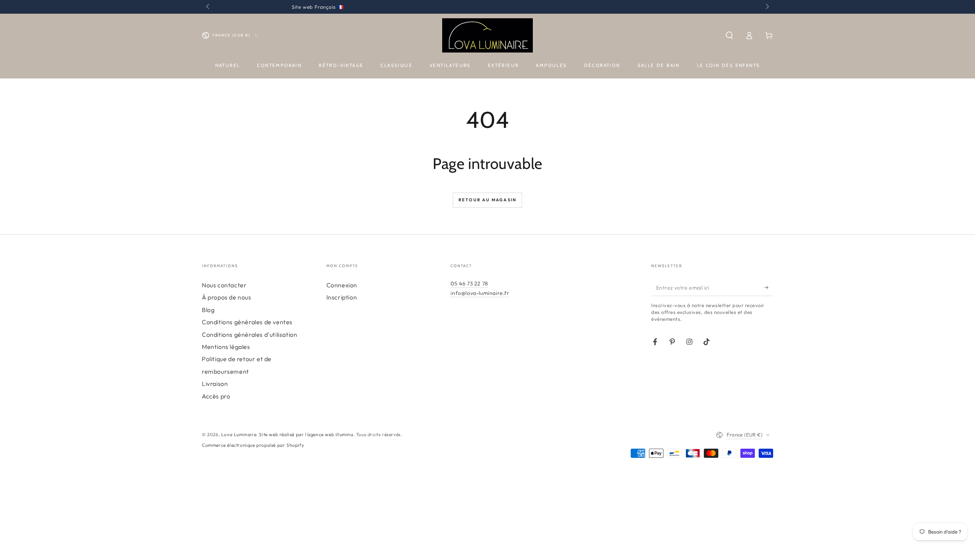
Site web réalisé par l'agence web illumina (306, 434)
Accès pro (216, 396)
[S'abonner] (768, 287)
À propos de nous (226, 297)
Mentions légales (226, 346)
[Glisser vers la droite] (766, 7)
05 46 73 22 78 (469, 283)
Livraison (215, 383)
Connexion (341, 285)
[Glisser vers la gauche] (208, 7)
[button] (729, 35)
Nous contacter (224, 285)
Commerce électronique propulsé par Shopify (253, 445)
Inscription (341, 297)
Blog (208, 310)
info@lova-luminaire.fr (480, 293)
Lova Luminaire (238, 434)
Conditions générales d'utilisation (249, 334)
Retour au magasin (487, 199)
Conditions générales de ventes (247, 322)
